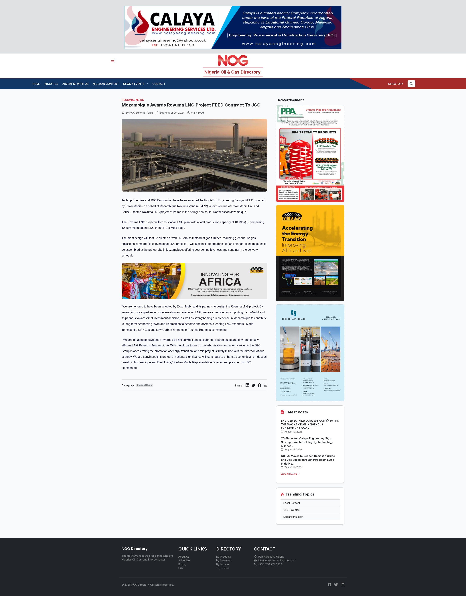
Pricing (182, 564)
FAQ (180, 568)
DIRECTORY (395, 83)
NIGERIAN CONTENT (106, 83)
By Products (223, 556)
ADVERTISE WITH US (75, 83)
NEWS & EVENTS (133, 83)
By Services (223, 560)
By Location (223, 564)
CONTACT (158, 83)
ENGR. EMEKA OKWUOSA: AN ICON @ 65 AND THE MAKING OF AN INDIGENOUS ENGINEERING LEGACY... (310, 424)
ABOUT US (51, 83)
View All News (289, 474)
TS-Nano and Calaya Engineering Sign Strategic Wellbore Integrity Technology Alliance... (307, 442)
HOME (36, 83)
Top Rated (222, 568)
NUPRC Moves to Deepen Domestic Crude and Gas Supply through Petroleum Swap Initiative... (308, 459)
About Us (183, 556)
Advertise (184, 560)
